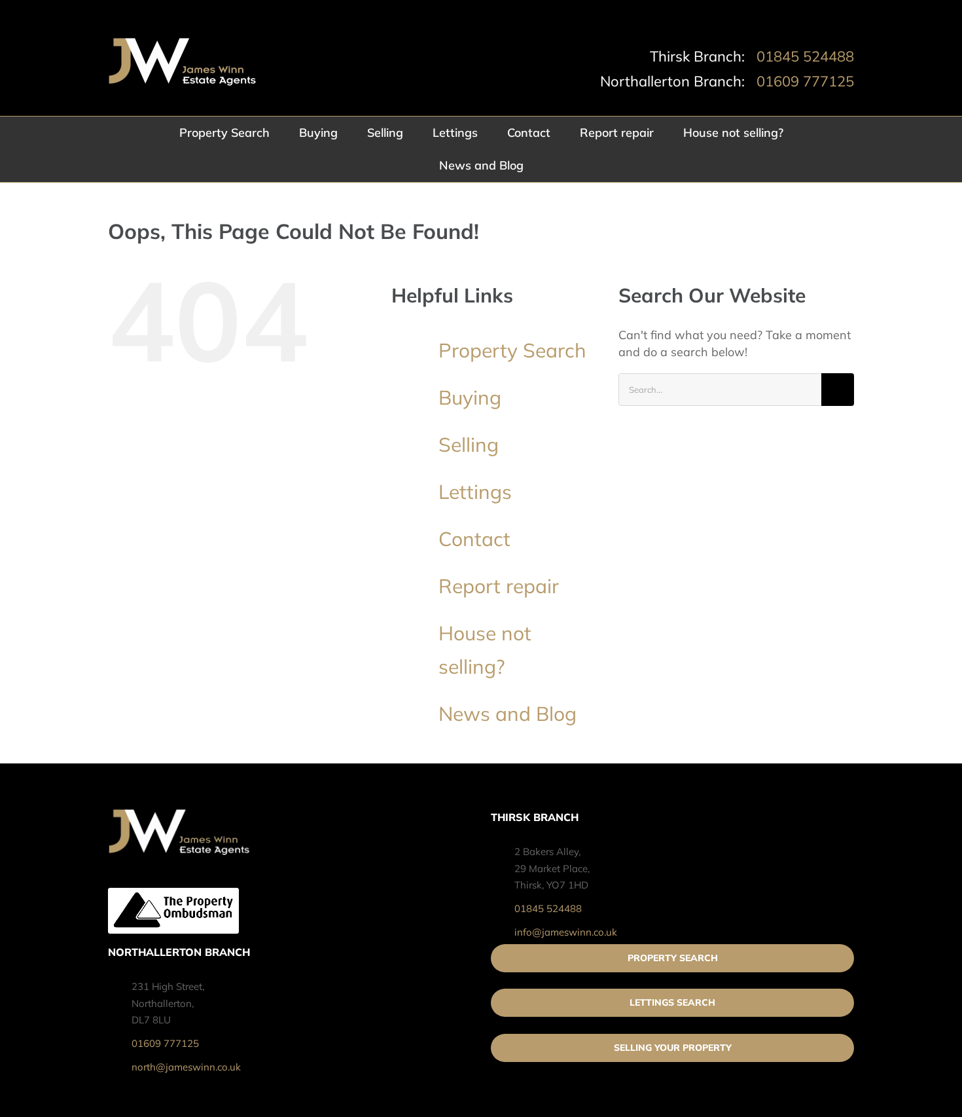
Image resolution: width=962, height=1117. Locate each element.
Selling (468, 444)
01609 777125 (805, 81)
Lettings (475, 491)
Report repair (498, 586)
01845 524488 (805, 56)
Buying (469, 397)
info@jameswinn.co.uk (565, 932)
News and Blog (507, 713)
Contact (474, 538)
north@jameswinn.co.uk (186, 1067)
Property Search (512, 350)
